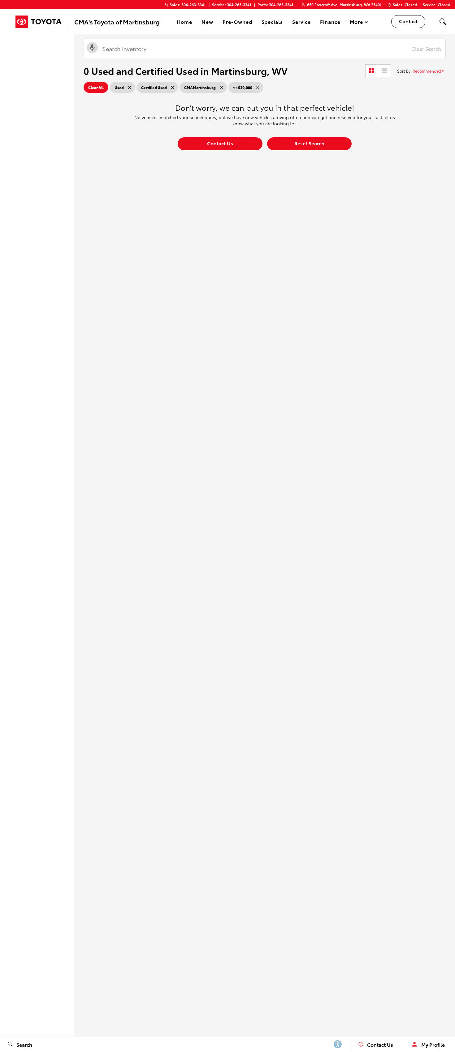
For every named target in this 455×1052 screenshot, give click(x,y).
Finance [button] (330, 23)
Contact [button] (408, 20)
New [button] (208, 23)
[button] (442, 21)
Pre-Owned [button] (237, 23)
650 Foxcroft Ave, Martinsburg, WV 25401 (344, 4)
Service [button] (301, 23)
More (356, 23)
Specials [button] (272, 23)
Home (184, 21)
